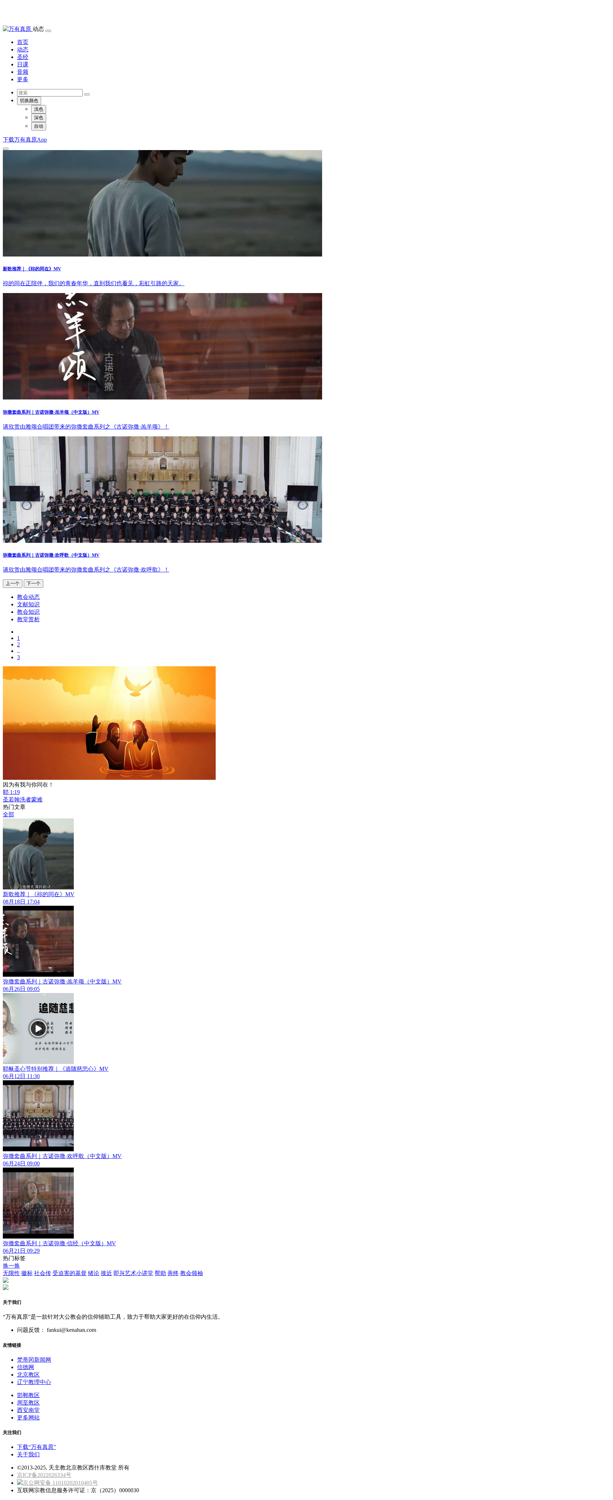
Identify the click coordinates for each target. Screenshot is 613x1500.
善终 (173, 1273)
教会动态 (28, 597)
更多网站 (28, 1417)
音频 (22, 72)
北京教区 (28, 1375)
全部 (8, 814)
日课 (22, 64)
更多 (22, 79)
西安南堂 (28, 1410)
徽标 (27, 1273)
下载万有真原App (25, 140)
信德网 (25, 1367)
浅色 (38, 109)
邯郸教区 (28, 1395)
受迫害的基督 (70, 1273)
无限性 (11, 1273)
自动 (38, 126)
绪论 (93, 1273)
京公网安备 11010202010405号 (60, 1483)
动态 (22, 49)
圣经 (22, 57)
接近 (106, 1273)
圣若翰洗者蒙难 (23, 799)
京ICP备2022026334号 (44, 1475)
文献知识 (28, 604)
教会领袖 (191, 1273)
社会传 (42, 1273)
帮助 (160, 1273)
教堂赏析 (28, 619)
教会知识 (28, 612)
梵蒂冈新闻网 (34, 1360)
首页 (22, 42)
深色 (38, 117)
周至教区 (28, 1403)
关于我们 (28, 1454)
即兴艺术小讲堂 (133, 1273)
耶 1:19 (11, 792)
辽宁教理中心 (34, 1382)
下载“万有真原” (36, 1447)
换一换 (11, 1266)
